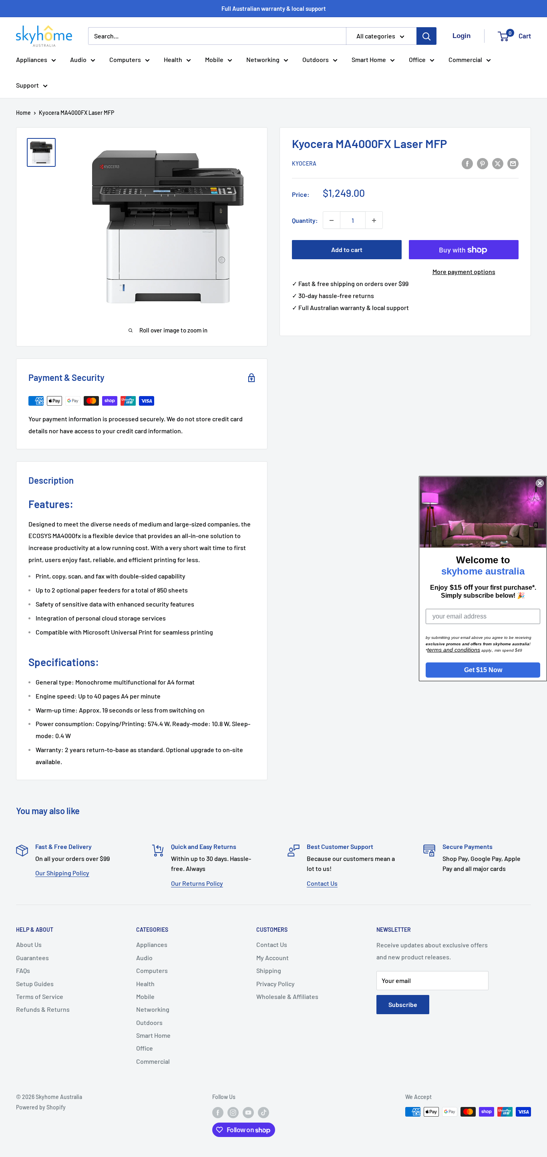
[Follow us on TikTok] (263, 1112)
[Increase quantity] (374, 220)
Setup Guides (35, 983)
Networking (263, 59)
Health (173, 59)
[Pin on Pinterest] (482, 163)
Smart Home (369, 59)
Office (417, 59)
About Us (29, 944)
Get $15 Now (483, 669)
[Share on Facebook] (467, 163)
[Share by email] (513, 163)
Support (27, 85)
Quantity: (305, 220)
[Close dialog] (540, 483)
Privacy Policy (275, 983)
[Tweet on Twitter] (497, 163)
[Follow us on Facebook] (217, 1112)
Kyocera (304, 163)
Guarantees (32, 957)
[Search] (426, 36)
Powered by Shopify (41, 1107)
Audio (78, 59)
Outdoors (315, 59)
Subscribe (402, 1004)
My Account (272, 957)
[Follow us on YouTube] (248, 1112)
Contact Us (322, 883)
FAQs (23, 970)
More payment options (463, 272)
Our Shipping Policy (62, 873)
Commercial (465, 59)
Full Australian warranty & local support (273, 8)
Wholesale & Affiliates (287, 996)
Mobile (214, 59)
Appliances (31, 59)
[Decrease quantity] (331, 220)
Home (23, 112)
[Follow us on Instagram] (233, 1112)
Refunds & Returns (43, 1009)
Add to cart (346, 250)
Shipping (268, 970)
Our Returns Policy (197, 883)
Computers (125, 59)
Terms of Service (39, 996)
